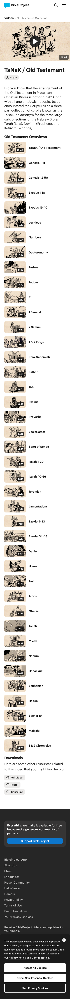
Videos (9, 18)
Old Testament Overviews (32, 18)
